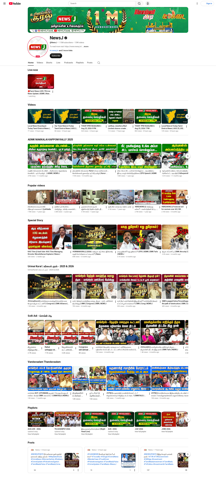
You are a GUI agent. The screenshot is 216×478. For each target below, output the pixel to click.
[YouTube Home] (14, 3)
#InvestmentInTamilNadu (163, 464)
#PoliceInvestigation (51, 462)
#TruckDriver (104, 459)
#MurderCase (92, 459)
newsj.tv (55, 50)
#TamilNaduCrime (53, 464)
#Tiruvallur (96, 457)
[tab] (31, 63)
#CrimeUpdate (37, 462)
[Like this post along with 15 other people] (88, 470)
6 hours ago (102, 450)
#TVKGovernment (161, 457)
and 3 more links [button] (65, 50)
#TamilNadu (104, 464)
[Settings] (197, 3)
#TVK (151, 457)
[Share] (65, 470)
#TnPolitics (148, 464)
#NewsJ (113, 464)
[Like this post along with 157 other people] (145, 470)
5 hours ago (46, 450)
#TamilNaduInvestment (153, 462)
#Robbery (59, 459)
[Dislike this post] (39, 470)
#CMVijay (148, 459)
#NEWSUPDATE (37, 454)
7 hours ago (159, 450)
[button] (38, 47)
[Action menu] (78, 470)
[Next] (187, 116)
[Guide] (4, 3)
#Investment (157, 459)
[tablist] (108, 63)
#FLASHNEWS (93, 454)
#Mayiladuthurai (55, 457)
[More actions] (52, 91)
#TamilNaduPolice (38, 464)
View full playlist (33, 434)
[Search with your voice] (147, 3)
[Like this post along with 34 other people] (32, 470)
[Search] (139, 3)
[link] (55, 460)
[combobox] (102, 3)
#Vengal (104, 457)
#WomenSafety (48, 459)
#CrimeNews (36, 459)
